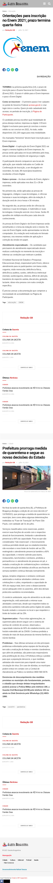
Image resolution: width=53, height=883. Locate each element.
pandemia (21, 707)
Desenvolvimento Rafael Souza (14, 869)
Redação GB (10, 30)
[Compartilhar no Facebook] (4, 69)
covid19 (11, 707)
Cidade (5, 384)
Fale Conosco (9, 863)
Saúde (36, 860)
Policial (28, 860)
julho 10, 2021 (23, 30)
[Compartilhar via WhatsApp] (12, 69)
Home (4, 11)
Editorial (21, 860)
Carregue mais (26, 367)
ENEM (21, 302)
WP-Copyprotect (22, 878)
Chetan (13, 878)
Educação (12, 11)
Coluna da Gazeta (10, 336)
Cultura (12, 860)
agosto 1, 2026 (8, 357)
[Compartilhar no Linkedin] (16, 69)
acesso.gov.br (35, 105)
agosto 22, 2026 (9, 343)
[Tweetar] (8, 69)
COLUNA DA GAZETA (11, 340)
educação (12, 302)
